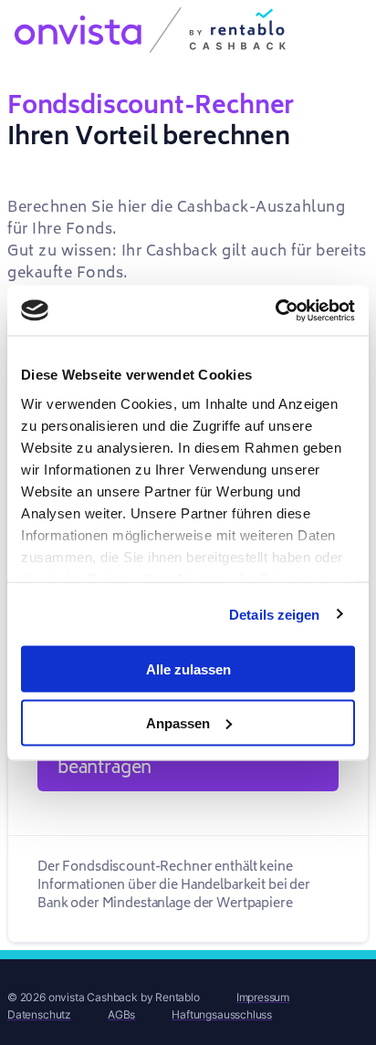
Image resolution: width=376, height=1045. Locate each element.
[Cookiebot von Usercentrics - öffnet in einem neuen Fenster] (275, 310)
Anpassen (178, 722)
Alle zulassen (188, 669)
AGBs (121, 1014)
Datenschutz (39, 1014)
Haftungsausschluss (222, 1014)
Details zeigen (274, 614)
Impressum (262, 997)
